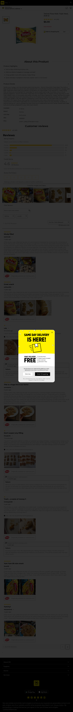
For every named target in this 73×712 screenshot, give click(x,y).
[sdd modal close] (52, 332)
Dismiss (28, 374)
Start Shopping (42, 374)
